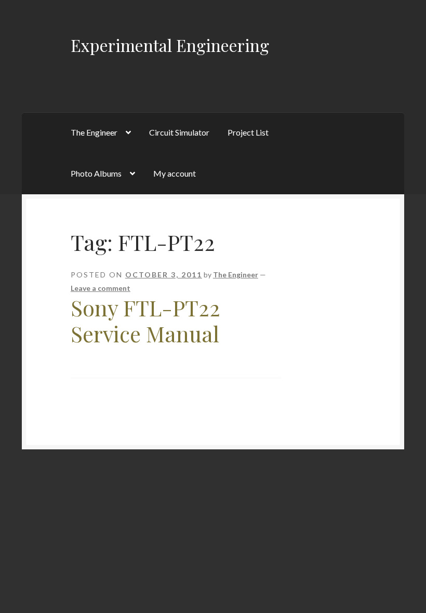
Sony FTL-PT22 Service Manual (145, 321)
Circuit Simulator (179, 132)
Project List (248, 132)
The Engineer (94, 132)
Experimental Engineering (170, 45)
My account (174, 173)
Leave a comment (100, 288)
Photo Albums (96, 173)
